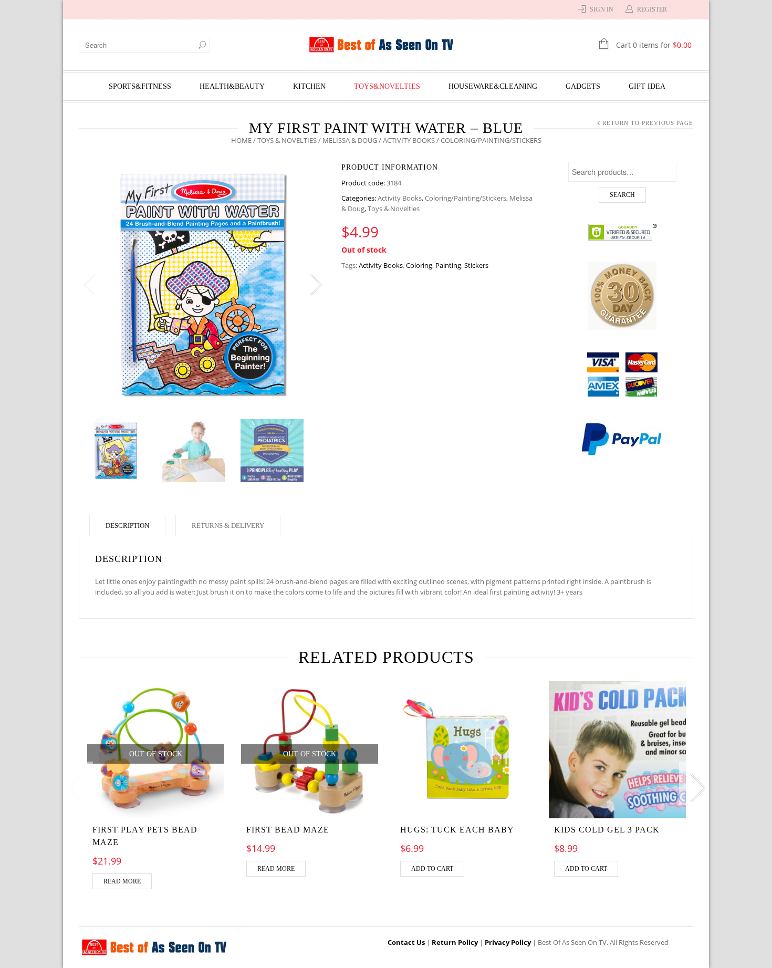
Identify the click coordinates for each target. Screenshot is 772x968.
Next (315, 285)
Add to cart (432, 868)
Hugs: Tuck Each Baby (457, 829)
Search (622, 195)
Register (652, 9)
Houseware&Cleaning (492, 86)
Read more (122, 881)
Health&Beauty (232, 86)
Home (241, 140)
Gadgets (583, 86)
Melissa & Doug (349, 140)
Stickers (476, 265)
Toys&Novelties (387, 86)
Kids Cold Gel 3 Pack (607, 829)
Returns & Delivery (228, 525)
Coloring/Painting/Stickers (465, 198)
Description (127, 525)
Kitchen (309, 86)
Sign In (601, 9)
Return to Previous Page (647, 123)
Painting (448, 265)
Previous (89, 285)
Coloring (419, 265)
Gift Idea (647, 86)
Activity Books (409, 140)
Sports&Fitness (140, 86)
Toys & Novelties (287, 140)
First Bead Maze (287, 829)
